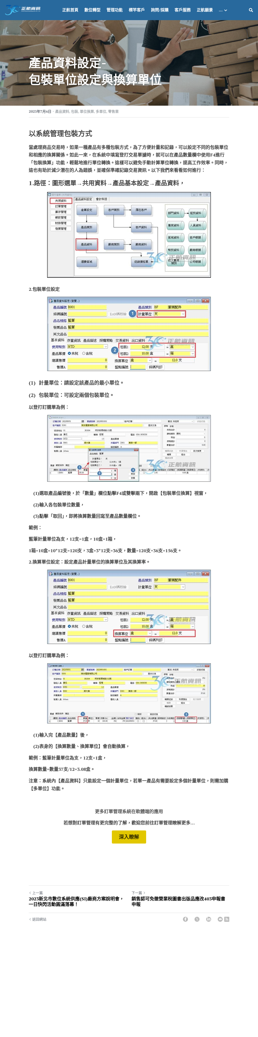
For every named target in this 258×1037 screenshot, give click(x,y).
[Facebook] (185, 919)
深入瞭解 (129, 836)
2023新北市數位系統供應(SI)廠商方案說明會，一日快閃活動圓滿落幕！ (76, 901)
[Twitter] (197, 919)
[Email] (220, 919)
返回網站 (39, 919)
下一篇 (137, 892)
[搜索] (251, 10)
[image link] (22, 10)
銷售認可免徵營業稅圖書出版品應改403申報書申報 (178, 901)
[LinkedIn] (208, 919)
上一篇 (37, 892)
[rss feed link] (226, 919)
